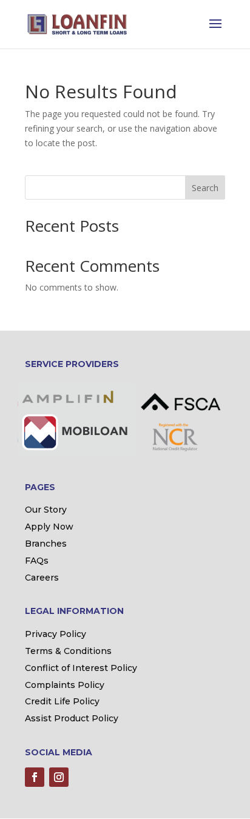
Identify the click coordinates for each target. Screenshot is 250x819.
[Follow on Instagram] (59, 777)
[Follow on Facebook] (34, 777)
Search (205, 188)
